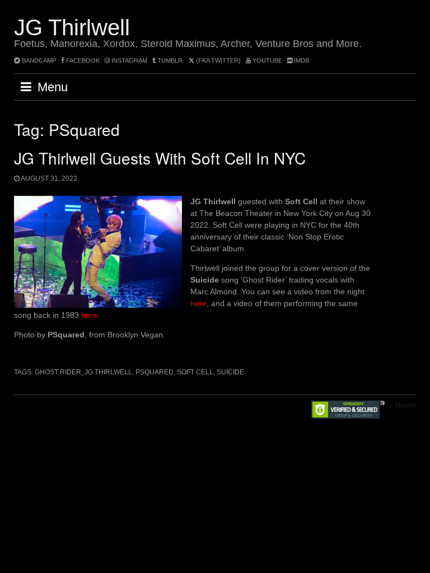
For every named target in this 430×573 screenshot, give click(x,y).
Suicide (230, 372)
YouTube (266, 60)
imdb (300, 60)
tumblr (170, 60)
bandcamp (38, 60)
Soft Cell (195, 372)
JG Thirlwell (72, 27)
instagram (128, 60)
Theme (405, 406)
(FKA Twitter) (217, 60)
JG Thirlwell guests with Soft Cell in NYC (160, 158)
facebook (82, 60)
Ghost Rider (58, 372)
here (198, 303)
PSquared (154, 372)
